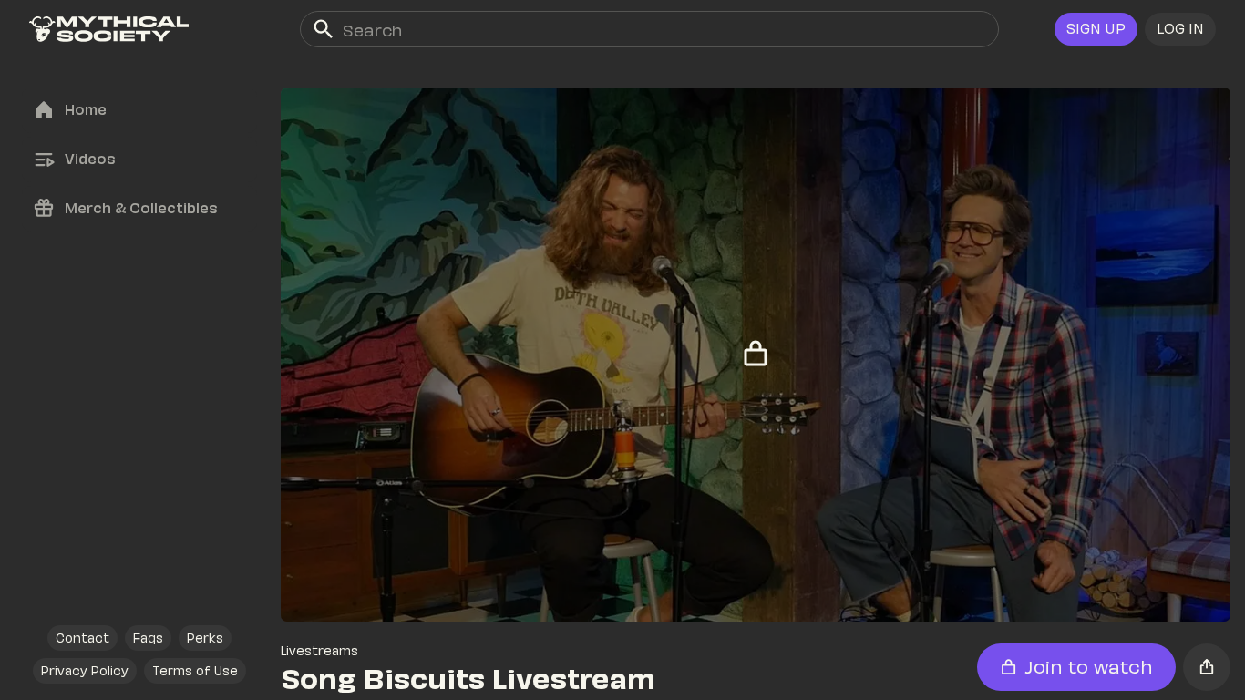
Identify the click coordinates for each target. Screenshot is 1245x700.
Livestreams (319, 650)
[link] (109, 29)
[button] (1180, 29)
